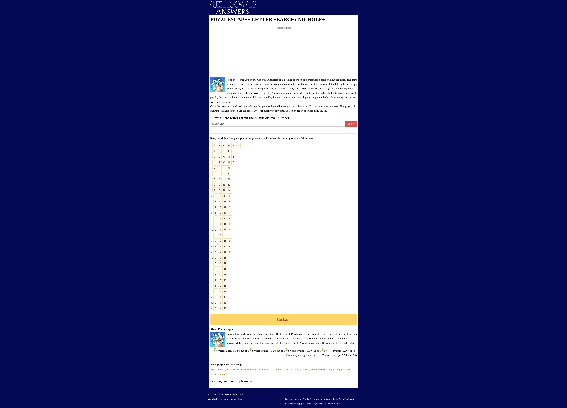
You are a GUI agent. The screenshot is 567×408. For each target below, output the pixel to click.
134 (229, 369)
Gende (221, 373)
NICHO (214, 369)
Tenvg (314, 369)
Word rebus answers (218, 399)
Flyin (331, 369)
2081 (272, 369)
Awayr (279, 369)
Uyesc (213, 373)
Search (351, 124)
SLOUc (288, 369)
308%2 (305, 369)
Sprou (264, 369)
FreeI (257, 369)
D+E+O (323, 369)
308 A (297, 369)
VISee (235, 369)
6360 (243, 369)
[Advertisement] (283, 52)
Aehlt (250, 369)
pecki (347, 369)
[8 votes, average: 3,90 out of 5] (231, 350)
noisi (222, 369)
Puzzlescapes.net (234, 394)
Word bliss (236, 399)
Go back (284, 319)
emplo (339, 369)
